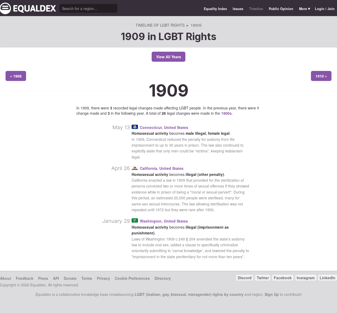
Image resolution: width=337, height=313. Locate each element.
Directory (163, 278)
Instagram (306, 277)
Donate (70, 278)
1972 (159, 209)
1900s (226, 113)
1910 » (321, 76)
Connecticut (151, 127)
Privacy (103, 278)
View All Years (168, 56)
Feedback (24, 278)
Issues (238, 8)
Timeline (256, 8)
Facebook (283, 277)
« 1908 (16, 76)
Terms (86, 278)
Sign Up (272, 294)
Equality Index (215, 8)
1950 (209, 209)
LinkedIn (327, 277)
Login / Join (325, 8)
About (5, 278)
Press (43, 278)
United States (176, 127)
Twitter (263, 277)
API (56, 278)
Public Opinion (281, 8)
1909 (169, 90)
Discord (245, 277)
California (148, 168)
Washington (151, 221)
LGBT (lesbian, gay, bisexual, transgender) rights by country (189, 294)
